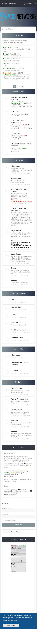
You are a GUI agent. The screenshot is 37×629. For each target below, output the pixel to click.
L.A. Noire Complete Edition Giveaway (21, 145)
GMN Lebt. (14, 112)
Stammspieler (20, 473)
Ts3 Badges (15, 133)
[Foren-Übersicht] (18, 17)
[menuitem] (4, 3)
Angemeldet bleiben (10, 520)
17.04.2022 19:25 (16, 126)
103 (31, 106)
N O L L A (6, 47)
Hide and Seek (16, 307)
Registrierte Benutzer (11, 474)
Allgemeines (18, 160)
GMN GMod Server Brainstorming (17, 122)
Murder (13, 315)
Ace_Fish (6, 63)
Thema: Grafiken (17, 388)
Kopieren (26, 114)
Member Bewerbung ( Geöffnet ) (19, 190)
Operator (24, 471)
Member (6, 473)
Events (13, 268)
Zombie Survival (17, 338)
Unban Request (16, 254)
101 (24, 106)
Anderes (14, 431)
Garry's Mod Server (18, 293)
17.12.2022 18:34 (27, 103)
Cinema (13, 299)
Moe (24, 148)
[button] (22, 86)
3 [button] (19, 86)
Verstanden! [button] (11, 625)
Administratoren (15, 471)
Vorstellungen (16, 178)
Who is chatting (9, 476)
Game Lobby (18, 349)
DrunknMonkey (15, 103)
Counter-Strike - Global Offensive (19, 364)
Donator (12, 473)
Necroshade (7, 73)
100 (20, 106)
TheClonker (26, 125)
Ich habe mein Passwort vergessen (13, 532)
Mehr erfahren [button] (13, 620)
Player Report (16, 231)
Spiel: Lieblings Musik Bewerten (19, 98)
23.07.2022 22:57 (16, 115)
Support (14, 280)
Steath (25, 136)
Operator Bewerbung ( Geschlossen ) (19, 209)
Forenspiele (15, 421)
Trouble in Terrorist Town (20, 330)
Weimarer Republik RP (11, 494)
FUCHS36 (6, 59)
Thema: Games (16, 410)
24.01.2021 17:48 (16, 150)
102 (27, 106)
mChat (18, 36)
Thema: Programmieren (20, 399)
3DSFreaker (7, 68)
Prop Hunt (14, 322)
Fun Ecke (18, 382)
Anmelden (5, 503)
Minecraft (14, 371)
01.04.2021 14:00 (16, 137)
